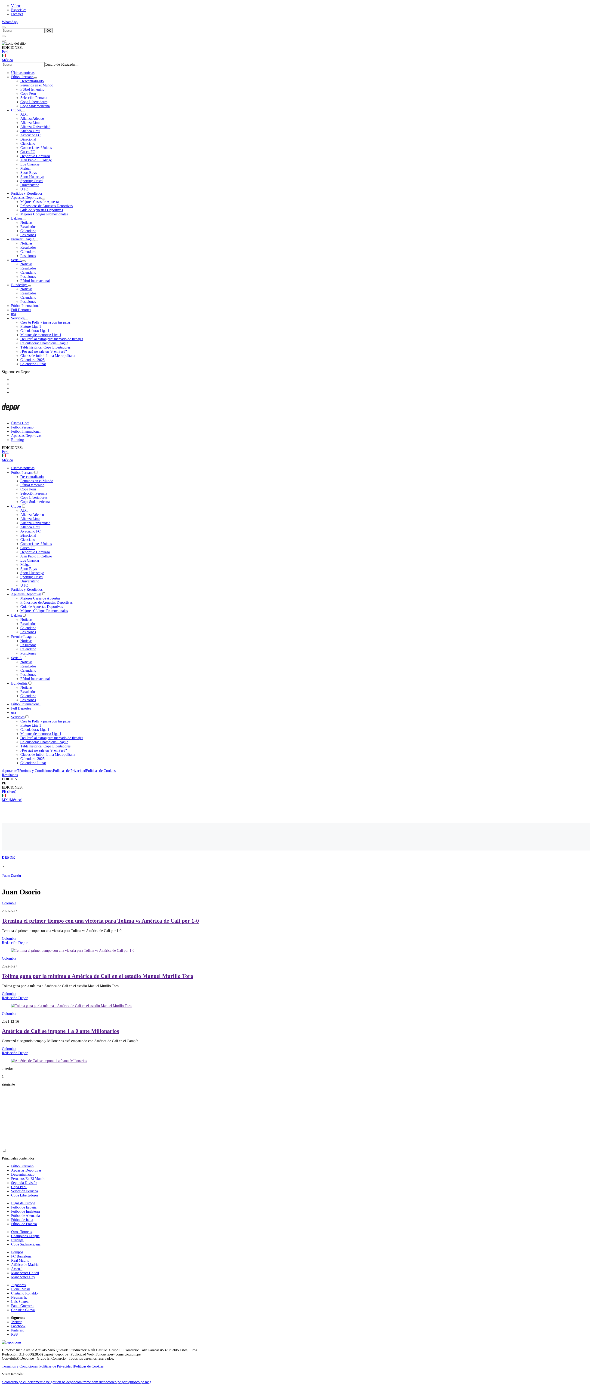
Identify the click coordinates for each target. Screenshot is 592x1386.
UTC (24, 189)
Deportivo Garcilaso (35, 156)
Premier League (22, 239)
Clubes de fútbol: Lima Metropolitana (47, 356)
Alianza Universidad (35, 127)
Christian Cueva (23, 1310)
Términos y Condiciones (35, 771)
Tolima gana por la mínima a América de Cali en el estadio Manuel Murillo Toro (97, 976)
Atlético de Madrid (25, 1265)
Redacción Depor (15, 943)
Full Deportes (21, 310)
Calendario (28, 231)
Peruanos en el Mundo (36, 85)
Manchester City (23, 1277)
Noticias (26, 222)
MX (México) (12, 800)
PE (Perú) (9, 791)
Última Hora (20, 423)
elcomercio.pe (12, 1382)
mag (148, 1382)
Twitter (16, 1322)
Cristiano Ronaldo (24, 1293)
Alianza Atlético (32, 118)
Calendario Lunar (33, 364)
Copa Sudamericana (35, 106)
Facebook (18, 1326)
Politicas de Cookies (101, 771)
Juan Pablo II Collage (36, 160)
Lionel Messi (20, 1289)
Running (17, 440)
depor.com (9, 771)
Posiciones (28, 235)
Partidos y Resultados (27, 193)
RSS (14, 1334)
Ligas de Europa (23, 1203)
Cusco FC (27, 152)
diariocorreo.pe (110, 1382)
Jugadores (18, 1285)
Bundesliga (19, 285)
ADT (24, 114)
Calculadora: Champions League (44, 343)
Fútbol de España (24, 1207)
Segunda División (24, 1183)
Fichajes (17, 14)
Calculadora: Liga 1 (34, 331)
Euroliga (17, 1240)
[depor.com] (11, 415)
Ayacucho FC (30, 135)
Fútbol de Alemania (25, 1216)
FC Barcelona (21, 1256)
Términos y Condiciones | (20, 1366)
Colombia (9, 903)
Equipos (17, 1252)
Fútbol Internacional (35, 281)
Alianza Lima (30, 123)
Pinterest (17, 1330)
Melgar (25, 168)
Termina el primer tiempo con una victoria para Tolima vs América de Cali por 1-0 (100, 921)
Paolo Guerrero (22, 1306)
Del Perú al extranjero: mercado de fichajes (51, 339)
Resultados (28, 227)
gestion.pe (58, 1382)
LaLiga (16, 218)
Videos (16, 6)
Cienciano (27, 143)
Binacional (28, 139)
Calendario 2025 (32, 360)
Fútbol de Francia (24, 1224)
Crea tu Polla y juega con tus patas (45, 322)
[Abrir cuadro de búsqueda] (4, 27)
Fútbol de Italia (22, 1220)
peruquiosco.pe (133, 1382)
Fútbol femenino (32, 89)
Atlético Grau (30, 131)
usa (13, 314)
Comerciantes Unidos (36, 148)
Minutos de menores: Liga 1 (40, 335)
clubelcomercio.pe (36, 1382)
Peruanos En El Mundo (28, 1179)
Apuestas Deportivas (26, 197)
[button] (296, 783)
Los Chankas (30, 164)
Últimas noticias (22, 73)
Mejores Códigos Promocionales (44, 214)
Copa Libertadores (33, 102)
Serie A (16, 260)
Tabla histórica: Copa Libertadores (45, 347)
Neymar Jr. (19, 1297)
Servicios (18, 318)
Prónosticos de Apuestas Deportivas (46, 206)
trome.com (90, 1382)
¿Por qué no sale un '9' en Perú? (43, 351)
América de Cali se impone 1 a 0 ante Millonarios (60, 1031)
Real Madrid (20, 1260)
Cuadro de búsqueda (60, 64)
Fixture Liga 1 (30, 326)
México (7, 60)
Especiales (18, 10)
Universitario (29, 185)
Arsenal (16, 1269)
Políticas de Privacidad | (56, 1366)
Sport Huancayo (32, 177)
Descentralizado (32, 81)
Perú (5, 52)
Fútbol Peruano (22, 77)
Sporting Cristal (31, 181)
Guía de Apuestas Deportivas (41, 210)
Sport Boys (28, 172)
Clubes (16, 110)
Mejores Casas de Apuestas (40, 202)
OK (48, 30)
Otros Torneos (21, 1232)
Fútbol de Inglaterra (25, 1211)
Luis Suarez (19, 1301)
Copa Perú (28, 93)
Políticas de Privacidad (69, 771)
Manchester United (25, 1273)
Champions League (25, 1236)
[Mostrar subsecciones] (35, 78)
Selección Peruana (33, 98)
